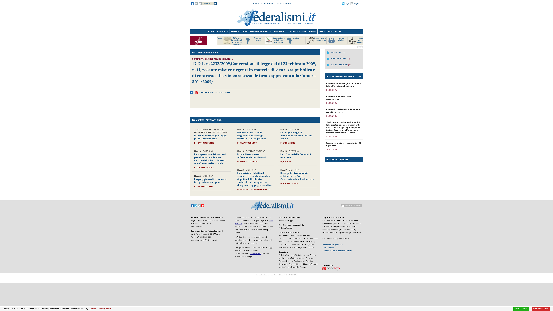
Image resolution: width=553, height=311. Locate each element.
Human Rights (314, 39)
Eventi (312, 31)
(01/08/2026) (332, 136)
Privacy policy (104, 309)
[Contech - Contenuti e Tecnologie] (331, 268)
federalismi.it (255, 253)
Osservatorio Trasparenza (294, 39)
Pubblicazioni (298, 31)
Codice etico (328, 247)
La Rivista (222, 31)
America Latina (231, 39)
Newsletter (334, 31)
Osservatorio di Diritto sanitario (356, 40)
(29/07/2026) (332, 149)
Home (211, 31)
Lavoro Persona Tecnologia (335, 40)
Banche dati (280, 31)
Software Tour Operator (276, 278)
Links (322, 31)
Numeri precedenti (260, 31)
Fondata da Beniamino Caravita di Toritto (272, 3)
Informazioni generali (332, 244)
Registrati (357, 3)
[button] (345, 3)
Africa (269, 38)
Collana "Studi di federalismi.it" (337, 251)
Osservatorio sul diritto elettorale (252, 40)
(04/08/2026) (332, 90)
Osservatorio (239, 31)
